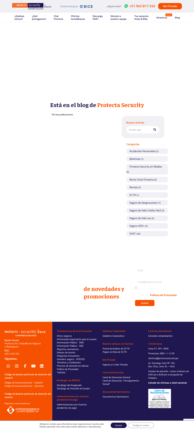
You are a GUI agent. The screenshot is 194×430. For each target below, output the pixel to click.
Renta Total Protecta (141, 180)
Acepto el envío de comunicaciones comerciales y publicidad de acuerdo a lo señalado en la (156, 291)
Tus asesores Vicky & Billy (141, 17)
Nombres (140, 264)
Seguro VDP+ (137, 226)
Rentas (133, 187)
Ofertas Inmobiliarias (78, 17)
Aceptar (118, 425)
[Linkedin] (41, 366)
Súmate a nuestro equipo (118, 17)
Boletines (134, 159)
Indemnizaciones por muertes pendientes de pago (72, 406)
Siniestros (161, 17)
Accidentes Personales (142, 151)
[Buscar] (154, 130)
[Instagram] (16, 366)
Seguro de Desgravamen (143, 203)
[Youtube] (33, 366)
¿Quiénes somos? (19, 17)
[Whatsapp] (8, 366)
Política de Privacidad (163, 295)
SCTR (132, 195)
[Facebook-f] (25, 366)
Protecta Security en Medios (145, 167)
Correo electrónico (145, 276)
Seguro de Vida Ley (140, 218)
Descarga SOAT (98, 17)
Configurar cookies (140, 425)
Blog (177, 17)
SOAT (132, 233)
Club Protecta (58, 17)
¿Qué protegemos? (39, 17)
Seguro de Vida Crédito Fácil (145, 210)
